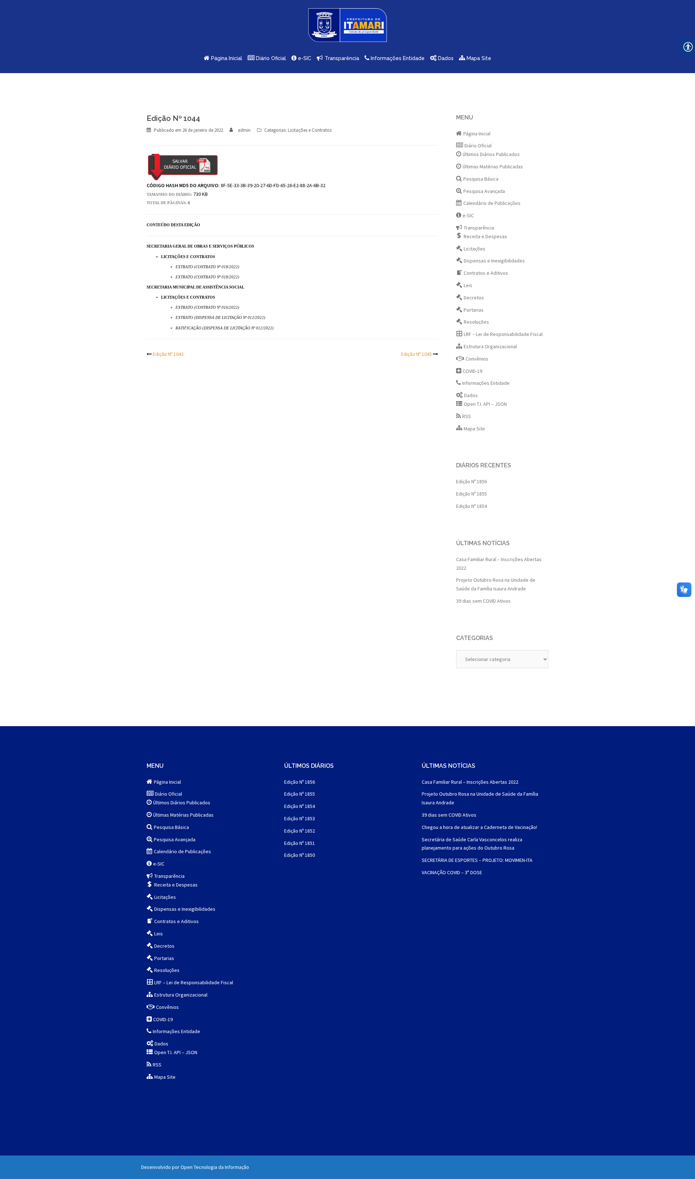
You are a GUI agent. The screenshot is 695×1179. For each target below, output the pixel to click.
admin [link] (244, 130)
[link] (347, 27)
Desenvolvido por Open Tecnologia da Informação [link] (195, 1167)
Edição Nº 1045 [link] (416, 354)
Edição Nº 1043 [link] (168, 354)
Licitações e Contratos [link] (310, 130)
